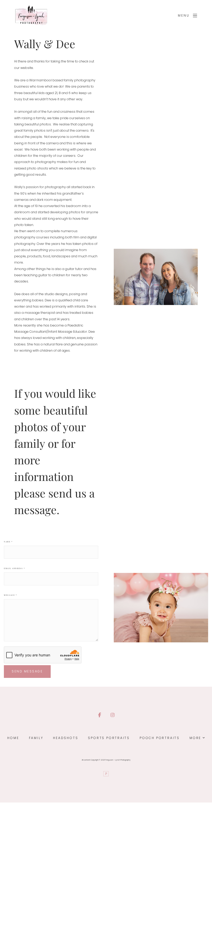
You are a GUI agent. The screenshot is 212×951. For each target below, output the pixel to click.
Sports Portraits (109, 738)
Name (8, 542)
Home (13, 738)
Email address (14, 568)
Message (10, 595)
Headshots (65, 738)
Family (36, 738)
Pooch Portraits (160, 738)
